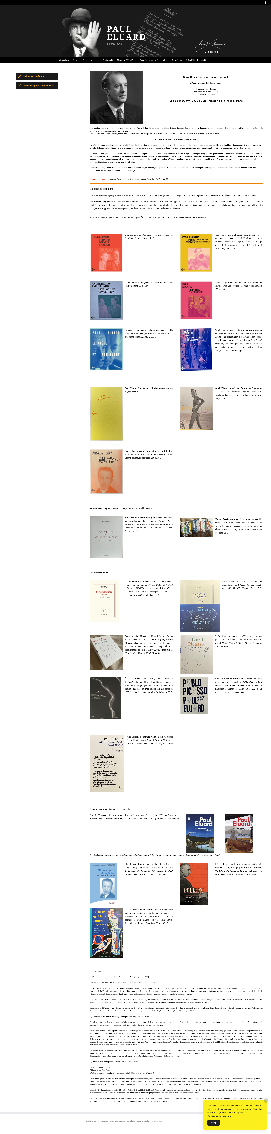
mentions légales (157, 1121)
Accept (213, 1122)
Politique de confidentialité (219, 1116)
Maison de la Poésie (98, 179)
